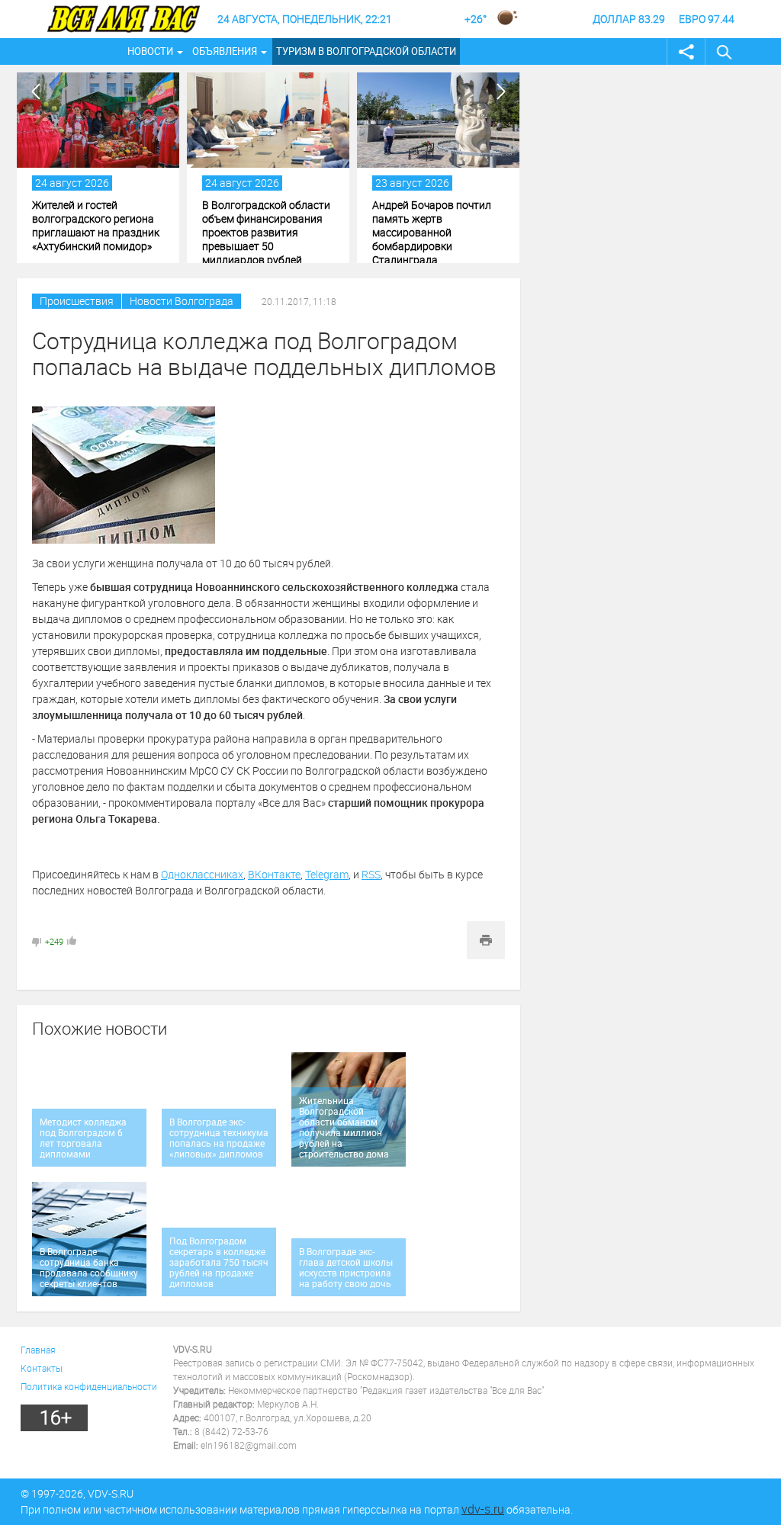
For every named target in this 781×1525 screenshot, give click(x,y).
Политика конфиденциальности (89, 1386)
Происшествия (77, 301)
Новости (150, 51)
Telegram (327, 874)
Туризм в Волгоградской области (366, 51)
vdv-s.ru (482, 1509)
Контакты (42, 1368)
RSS (371, 874)
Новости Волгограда (181, 301)
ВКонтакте (274, 874)
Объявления (224, 51)
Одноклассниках (202, 874)
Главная (38, 1350)
